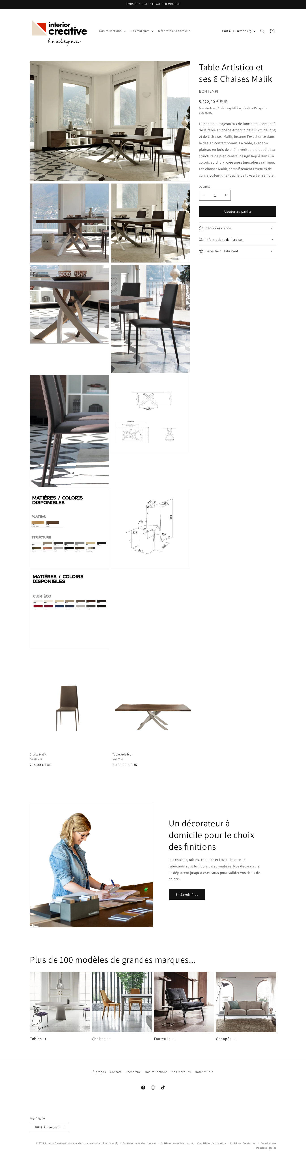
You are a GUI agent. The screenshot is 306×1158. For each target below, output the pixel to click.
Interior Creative (55, 1143)
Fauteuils (162, 1038)
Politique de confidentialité (176, 1143)
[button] (112, 30)
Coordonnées (268, 1143)
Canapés (223, 1038)
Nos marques (181, 1072)
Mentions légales (266, 1147)
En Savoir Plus (186, 894)
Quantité (204, 186)
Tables (36, 1038)
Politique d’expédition (243, 1143)
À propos (99, 1072)
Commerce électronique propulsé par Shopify (91, 1143)
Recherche (133, 1072)
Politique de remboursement (139, 1143)
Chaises (98, 1038)
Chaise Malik (38, 754)
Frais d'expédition (229, 107)
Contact (115, 1072)
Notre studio (204, 1072)
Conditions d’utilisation (211, 1143)
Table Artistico (121, 754)
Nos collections (156, 1072)
